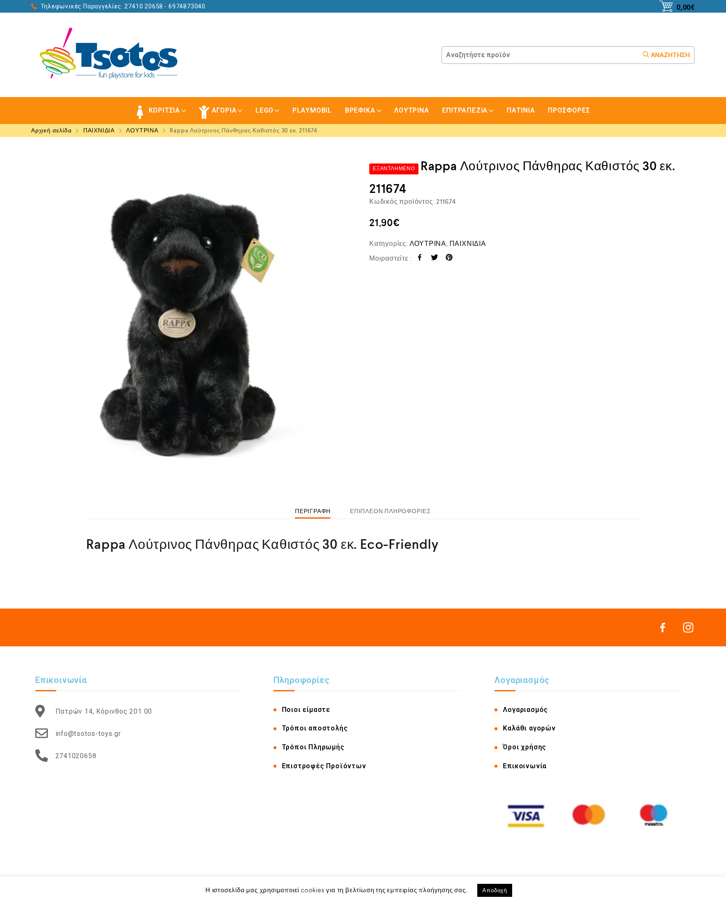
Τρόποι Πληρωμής (313, 747)
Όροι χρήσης (524, 747)
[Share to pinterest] (449, 258)
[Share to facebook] (420, 258)
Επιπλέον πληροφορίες (390, 511)
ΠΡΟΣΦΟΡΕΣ (569, 110)
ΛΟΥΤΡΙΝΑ (411, 110)
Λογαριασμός (525, 710)
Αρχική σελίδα (51, 130)
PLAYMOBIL (312, 110)
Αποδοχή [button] (494, 890)
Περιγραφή (313, 511)
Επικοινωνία (525, 766)
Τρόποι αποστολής (315, 728)
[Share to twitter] (434, 258)
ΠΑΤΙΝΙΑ (521, 110)
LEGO (264, 110)
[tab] (313, 511)
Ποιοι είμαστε (306, 710)
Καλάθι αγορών (529, 728)
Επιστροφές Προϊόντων (324, 766)
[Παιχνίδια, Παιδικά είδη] (111, 55)
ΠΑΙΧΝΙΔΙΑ (99, 130)
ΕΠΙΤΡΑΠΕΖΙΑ (465, 110)
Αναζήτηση (669, 55)
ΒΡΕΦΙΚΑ (360, 110)
